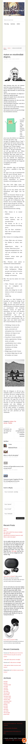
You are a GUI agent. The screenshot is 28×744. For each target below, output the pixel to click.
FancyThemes (18, 740)
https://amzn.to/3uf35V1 (9, 639)
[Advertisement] (14, 35)
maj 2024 (6, 688)
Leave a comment (15, 58)
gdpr (5, 733)
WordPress (9, 740)
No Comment (14, 456)
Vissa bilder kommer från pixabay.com (12, 731)
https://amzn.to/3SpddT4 (9, 576)
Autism (13, 24)
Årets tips (6, 528)
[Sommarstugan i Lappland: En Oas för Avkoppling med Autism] (6, 477)
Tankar (10, 423)
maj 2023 (6, 707)
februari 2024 (7, 693)
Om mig (6, 24)
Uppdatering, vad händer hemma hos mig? (13, 535)
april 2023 (6, 709)
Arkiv (18, 24)
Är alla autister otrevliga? (14, 659)
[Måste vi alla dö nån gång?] (6, 453)
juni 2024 (6, 686)
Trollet (10, 58)
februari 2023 (7, 712)
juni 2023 (6, 706)
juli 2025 (5, 683)
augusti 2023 (7, 702)
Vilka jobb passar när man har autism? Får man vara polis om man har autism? (13, 654)
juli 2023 (5, 704)
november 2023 (7, 698)
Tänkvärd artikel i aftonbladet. (10, 728)
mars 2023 (6, 711)
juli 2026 (5, 681)
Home (5, 48)
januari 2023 (6, 714)
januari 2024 (6, 694)
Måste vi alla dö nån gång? (11, 455)
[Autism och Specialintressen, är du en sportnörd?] (6, 464)
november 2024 (7, 684)
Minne (5, 530)
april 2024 (6, 689)
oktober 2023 (7, 699)
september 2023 (7, 701)
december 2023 (7, 696)
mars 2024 (6, 691)
